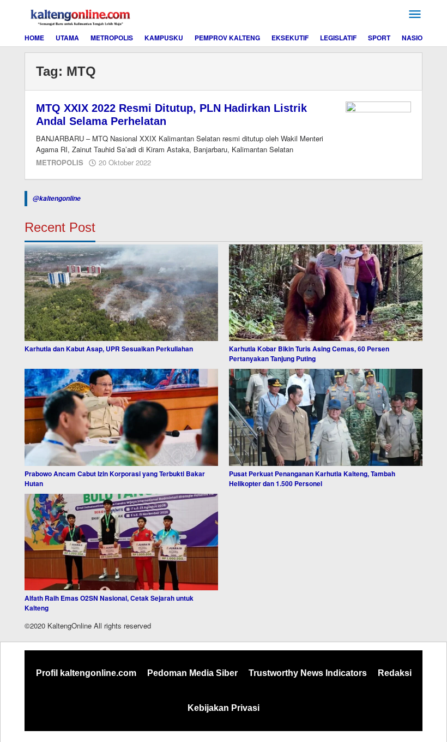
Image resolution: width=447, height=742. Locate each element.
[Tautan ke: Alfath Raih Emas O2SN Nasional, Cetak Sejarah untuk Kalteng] (121, 542)
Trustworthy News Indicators (308, 673)
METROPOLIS (59, 162)
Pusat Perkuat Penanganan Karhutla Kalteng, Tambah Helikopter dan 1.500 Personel (312, 478)
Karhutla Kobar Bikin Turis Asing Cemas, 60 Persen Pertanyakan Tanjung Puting (309, 353)
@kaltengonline (57, 198)
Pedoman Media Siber (192, 673)
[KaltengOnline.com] (81, 16)
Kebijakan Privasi (223, 708)
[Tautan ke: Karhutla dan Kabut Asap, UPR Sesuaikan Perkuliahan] (121, 293)
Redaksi (395, 673)
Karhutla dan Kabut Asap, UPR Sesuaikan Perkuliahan (109, 349)
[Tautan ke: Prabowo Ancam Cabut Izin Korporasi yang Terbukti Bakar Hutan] (121, 417)
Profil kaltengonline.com (86, 673)
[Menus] (414, 14)
